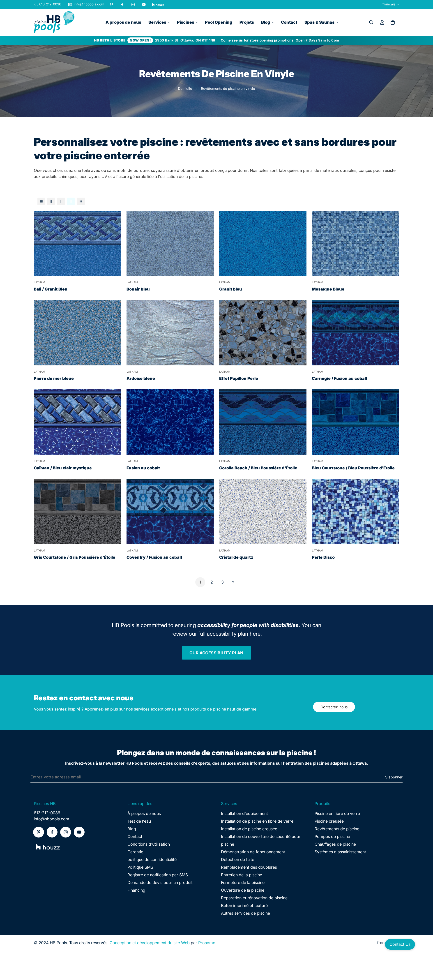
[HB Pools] (54, 22)
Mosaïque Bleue (328, 289)
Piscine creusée (329, 821)
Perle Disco (323, 557)
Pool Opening (218, 22)
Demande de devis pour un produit (160, 882)
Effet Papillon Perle (238, 378)
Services (157, 22)
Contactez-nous (334, 707)
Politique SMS (140, 867)
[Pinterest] (111, 4)
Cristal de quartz (236, 557)
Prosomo (206, 942)
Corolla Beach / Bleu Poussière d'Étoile (258, 468)
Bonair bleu (138, 289)
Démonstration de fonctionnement (253, 851)
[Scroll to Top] (424, 928)
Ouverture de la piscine (242, 890)
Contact (289, 22)
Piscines (185, 22)
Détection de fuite (237, 859)
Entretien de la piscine (241, 874)
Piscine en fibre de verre (337, 813)
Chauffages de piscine (335, 844)
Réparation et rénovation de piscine (254, 897)
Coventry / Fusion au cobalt (154, 557)
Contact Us (399, 944)
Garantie (135, 851)
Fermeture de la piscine (243, 882)
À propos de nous (123, 22)
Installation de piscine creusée (249, 828)
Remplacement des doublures (249, 867)
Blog (265, 22)
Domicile (185, 88)
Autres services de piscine (245, 913)
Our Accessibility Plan (216, 653)
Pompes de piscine (332, 836)
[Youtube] (143, 4)
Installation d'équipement (244, 813)
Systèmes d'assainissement (340, 851)
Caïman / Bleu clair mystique (63, 468)
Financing (136, 890)
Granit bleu (230, 289)
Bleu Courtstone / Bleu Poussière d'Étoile (353, 468)
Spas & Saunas (319, 22)
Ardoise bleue (141, 378)
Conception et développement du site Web (150, 942)
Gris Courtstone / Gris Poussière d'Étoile (74, 557)
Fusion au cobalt (143, 468)
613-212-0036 (47, 812)
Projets (247, 22)
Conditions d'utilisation (148, 844)
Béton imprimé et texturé (244, 905)
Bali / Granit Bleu (50, 289)
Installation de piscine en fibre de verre (257, 821)
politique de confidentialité (152, 859)
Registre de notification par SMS (157, 874)
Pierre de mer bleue (54, 378)
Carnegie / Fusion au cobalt (339, 378)
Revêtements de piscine (337, 828)
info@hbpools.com (51, 819)
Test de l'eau (139, 821)
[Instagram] (133, 4)
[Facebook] (122, 4)
